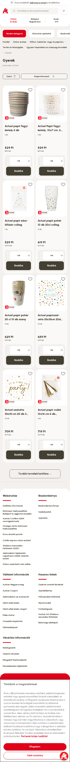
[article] (18, 132)
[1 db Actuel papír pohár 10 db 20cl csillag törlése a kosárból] (41, 255)
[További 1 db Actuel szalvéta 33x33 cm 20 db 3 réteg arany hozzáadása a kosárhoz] (29, 444)
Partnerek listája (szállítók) (34, 736)
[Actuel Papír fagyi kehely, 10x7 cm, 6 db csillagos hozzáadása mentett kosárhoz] (63, 90)
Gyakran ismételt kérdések (50, 584)
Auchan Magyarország (13, 584)
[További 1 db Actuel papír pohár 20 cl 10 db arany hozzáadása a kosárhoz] (29, 350)
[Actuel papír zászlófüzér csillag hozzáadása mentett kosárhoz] (30, 184)
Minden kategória (14, 33)
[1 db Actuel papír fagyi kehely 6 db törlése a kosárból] (8, 161)
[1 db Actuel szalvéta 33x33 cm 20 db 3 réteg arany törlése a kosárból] (8, 444)
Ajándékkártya (45, 590)
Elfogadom (34, 746)
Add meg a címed (38, 3)
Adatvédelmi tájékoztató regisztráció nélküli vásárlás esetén (16, 556)
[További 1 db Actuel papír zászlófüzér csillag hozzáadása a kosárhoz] (29, 255)
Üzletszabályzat (10, 627)
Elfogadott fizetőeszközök (15, 660)
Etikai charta (8, 615)
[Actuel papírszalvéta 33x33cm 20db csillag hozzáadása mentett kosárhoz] (63, 279)
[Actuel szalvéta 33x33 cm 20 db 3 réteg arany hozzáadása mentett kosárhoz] (30, 373)
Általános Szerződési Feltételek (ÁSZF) (12, 547)
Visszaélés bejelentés (13, 621)
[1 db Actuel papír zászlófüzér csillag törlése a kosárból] (8, 255)
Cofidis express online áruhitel (17, 540)
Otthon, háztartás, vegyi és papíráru (46, 42)
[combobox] (34, 10)
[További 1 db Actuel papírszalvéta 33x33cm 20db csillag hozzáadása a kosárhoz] (62, 350)
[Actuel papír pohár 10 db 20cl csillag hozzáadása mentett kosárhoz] (63, 184)
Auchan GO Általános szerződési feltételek (48, 615)
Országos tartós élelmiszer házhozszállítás (15, 527)
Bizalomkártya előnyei (48, 506)
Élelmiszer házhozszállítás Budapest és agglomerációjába (17, 512)
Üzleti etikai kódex (11, 603)
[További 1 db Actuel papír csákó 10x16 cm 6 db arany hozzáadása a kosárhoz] (62, 444)
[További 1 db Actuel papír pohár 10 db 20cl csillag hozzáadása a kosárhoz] (62, 255)
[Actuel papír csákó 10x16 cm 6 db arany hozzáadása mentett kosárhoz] (63, 373)
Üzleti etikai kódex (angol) (15, 609)
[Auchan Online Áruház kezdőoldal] (5, 11)
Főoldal (6, 42)
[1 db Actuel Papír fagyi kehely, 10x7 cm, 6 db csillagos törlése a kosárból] (41, 161)
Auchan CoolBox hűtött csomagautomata (13, 519)
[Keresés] (14, 11)
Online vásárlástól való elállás (17, 564)
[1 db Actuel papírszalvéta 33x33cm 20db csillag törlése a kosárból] (41, 350)
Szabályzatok (44, 512)
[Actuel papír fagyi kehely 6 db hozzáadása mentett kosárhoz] (30, 90)
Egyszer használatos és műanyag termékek (47, 47)
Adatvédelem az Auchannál (16, 597)
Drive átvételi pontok (12, 534)
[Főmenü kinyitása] (63, 10)
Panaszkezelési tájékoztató (15, 666)
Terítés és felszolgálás (13, 47)
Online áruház (19, 42)
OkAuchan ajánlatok (41, 33)
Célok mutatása (35, 755)
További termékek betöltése (33, 473)
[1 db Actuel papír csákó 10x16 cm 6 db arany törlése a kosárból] (41, 444)
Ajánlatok (42, 518)
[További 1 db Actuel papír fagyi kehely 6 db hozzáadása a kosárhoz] (29, 161)
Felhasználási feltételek (49, 597)
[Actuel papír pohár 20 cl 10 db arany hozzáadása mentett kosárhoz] (30, 279)
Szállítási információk (13, 506)
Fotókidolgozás (45, 609)
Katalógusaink (9, 648)
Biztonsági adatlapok (48, 622)
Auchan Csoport (10, 590)
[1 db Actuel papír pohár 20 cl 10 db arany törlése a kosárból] (8, 350)
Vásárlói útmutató (11, 654)
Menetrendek (44, 603)
